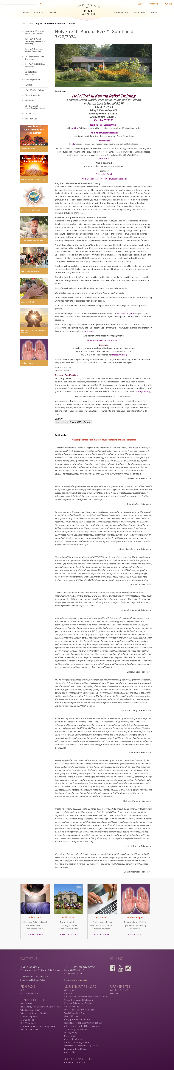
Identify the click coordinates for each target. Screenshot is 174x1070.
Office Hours (70, 990)
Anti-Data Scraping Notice (76, 1042)
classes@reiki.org (119, 354)
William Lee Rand (104, 174)
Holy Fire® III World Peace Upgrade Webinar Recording (34, 41)
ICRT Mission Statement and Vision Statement (86, 996)
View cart (169, 4)
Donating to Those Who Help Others (81, 1045)
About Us (68, 993)
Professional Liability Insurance (79, 1009)
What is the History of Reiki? (33, 1013)
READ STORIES (34, 934)
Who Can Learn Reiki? (30, 1010)
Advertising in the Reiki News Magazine (82, 1026)
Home (25, 12)
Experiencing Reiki (29, 1016)
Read (71, 143)
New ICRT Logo (71, 1016)
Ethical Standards (32, 95)
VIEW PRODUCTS (101, 934)
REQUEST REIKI (135, 934)
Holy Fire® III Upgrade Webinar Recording (33, 50)
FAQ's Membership (29, 993)
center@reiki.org (143, 391)
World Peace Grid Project (75, 1013)
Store (154, 12)
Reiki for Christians (29, 1029)
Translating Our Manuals (75, 1029)
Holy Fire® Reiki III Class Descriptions (34, 65)
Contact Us (69, 1052)
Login (140, 4)
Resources (38, 12)
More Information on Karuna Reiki (103, 340)
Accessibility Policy (73, 1039)
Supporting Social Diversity (76, 1049)
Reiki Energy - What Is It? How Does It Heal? (40, 1006)
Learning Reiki (27, 1019)
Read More (104, 158)
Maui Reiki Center (118, 990)
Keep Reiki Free (121, 12)
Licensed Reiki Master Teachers (78, 1003)
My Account (154, 4)
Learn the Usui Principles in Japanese (37, 1026)
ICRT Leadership (72, 1006)
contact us (88, 331)
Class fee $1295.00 (103, 120)
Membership (140, 12)
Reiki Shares (29, 100)
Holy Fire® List (30, 118)
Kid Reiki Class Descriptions (30, 73)
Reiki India (114, 993)
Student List (29, 113)
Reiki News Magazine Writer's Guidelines (83, 1022)
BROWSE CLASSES (68, 934)
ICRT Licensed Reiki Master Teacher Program (35, 107)
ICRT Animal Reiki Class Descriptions (34, 57)
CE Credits (28, 84)
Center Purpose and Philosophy (79, 999)
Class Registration (32, 79)
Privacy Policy (70, 1032)
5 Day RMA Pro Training (34, 90)
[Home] (87, 14)
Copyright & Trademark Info (77, 1019)
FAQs (22, 990)
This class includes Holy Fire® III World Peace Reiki (103, 178)
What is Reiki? (26, 1003)
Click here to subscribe (74, 1062)
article (75, 128)
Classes (52, 12)
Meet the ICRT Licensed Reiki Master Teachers (34, 32)
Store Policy (70, 1035)
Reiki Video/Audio (28, 1023)
